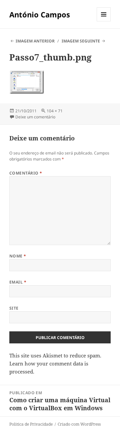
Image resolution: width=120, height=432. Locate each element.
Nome (17, 256)
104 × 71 (55, 111)
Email (17, 282)
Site (14, 308)
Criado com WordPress (79, 424)
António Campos (39, 14)
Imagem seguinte (81, 41)
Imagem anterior (35, 41)
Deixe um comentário (35, 117)
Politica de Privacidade (31, 424)
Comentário (25, 173)
